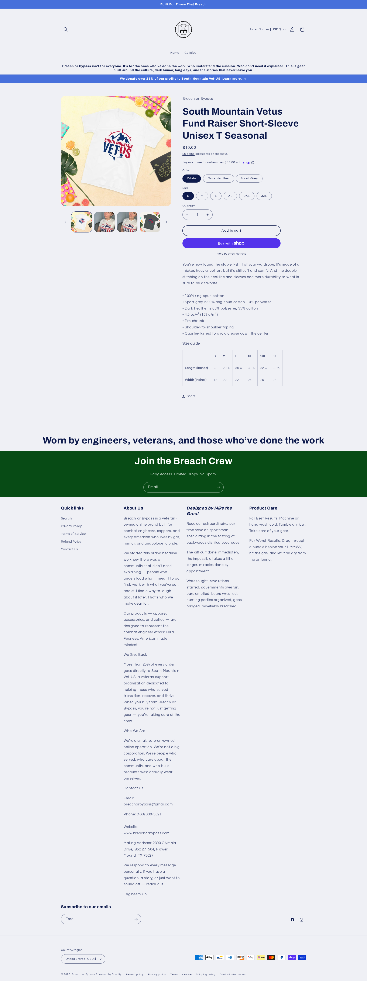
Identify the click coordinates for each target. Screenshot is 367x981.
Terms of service (181, 974)
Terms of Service (73, 533)
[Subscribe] (218, 487)
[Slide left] (65, 222)
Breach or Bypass (83, 974)
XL (230, 195)
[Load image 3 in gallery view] (127, 222)
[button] (66, 29)
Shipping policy (205, 974)
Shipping (188, 154)
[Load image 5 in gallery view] (150, 222)
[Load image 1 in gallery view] (81, 222)
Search (66, 518)
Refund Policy (71, 541)
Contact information (233, 974)
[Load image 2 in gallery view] (104, 222)
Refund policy (135, 974)
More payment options (231, 253)
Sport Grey (249, 178)
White (191, 178)
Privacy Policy (71, 526)
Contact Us (69, 549)
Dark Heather (218, 178)
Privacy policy (157, 974)
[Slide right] (166, 222)
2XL (247, 195)
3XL (264, 195)
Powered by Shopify (108, 974)
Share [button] (191, 396)
